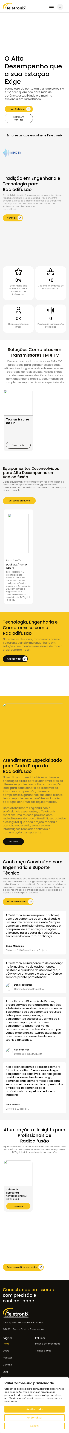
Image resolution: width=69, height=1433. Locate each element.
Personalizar (34, 1417)
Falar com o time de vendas (22, 1267)
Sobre (6, 1350)
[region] (34, 1405)
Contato (7, 1364)
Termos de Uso (43, 1350)
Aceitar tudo (34, 1409)
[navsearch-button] (60, 7)
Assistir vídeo (14, 658)
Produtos (7, 1357)
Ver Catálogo (18, 109)
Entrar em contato (18, 118)
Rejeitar (34, 1426)
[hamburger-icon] (51, 6)
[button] (18, 445)
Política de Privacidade (47, 1343)
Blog (5, 1371)
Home (6, 1343)
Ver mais (12, 217)
